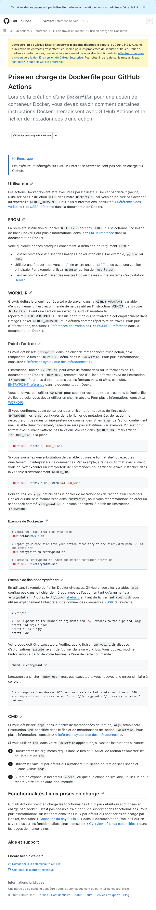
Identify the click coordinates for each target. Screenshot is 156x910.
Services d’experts (107, 895)
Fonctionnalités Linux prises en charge (53, 794)
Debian (20, 280)
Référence (40, 31)
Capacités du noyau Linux (59, 819)
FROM (14, 219)
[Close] (144, 6)
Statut (78, 895)
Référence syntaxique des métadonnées (57, 362)
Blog (126, 895)
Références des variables (70, 326)
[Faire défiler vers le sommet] (147, 901)
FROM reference (101, 233)
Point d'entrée (22, 343)
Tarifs (88, 895)
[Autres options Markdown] (55, 135)
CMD (13, 716)
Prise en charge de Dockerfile (108, 31)
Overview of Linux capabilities (112, 824)
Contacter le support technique (33, 869)
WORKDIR (17, 293)
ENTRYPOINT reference (26, 384)
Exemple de (25, 521)
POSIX (109, 602)
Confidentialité (60, 895)
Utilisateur (18, 183)
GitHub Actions (19, 31)
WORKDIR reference (112, 326)
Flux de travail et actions (68, 31)
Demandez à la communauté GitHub (36, 863)
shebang (73, 597)
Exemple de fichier (33, 580)
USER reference (42, 207)
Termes (43, 895)
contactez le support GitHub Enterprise (37, 61)
